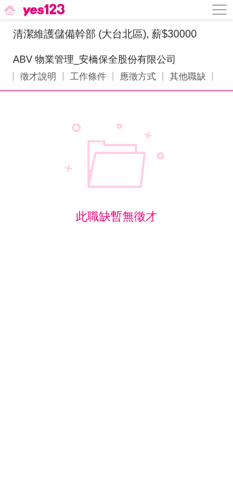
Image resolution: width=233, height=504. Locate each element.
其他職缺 (188, 76)
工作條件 (88, 76)
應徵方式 (138, 76)
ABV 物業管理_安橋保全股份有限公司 (94, 59)
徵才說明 (38, 76)
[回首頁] (33, 9)
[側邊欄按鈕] (220, 9)
